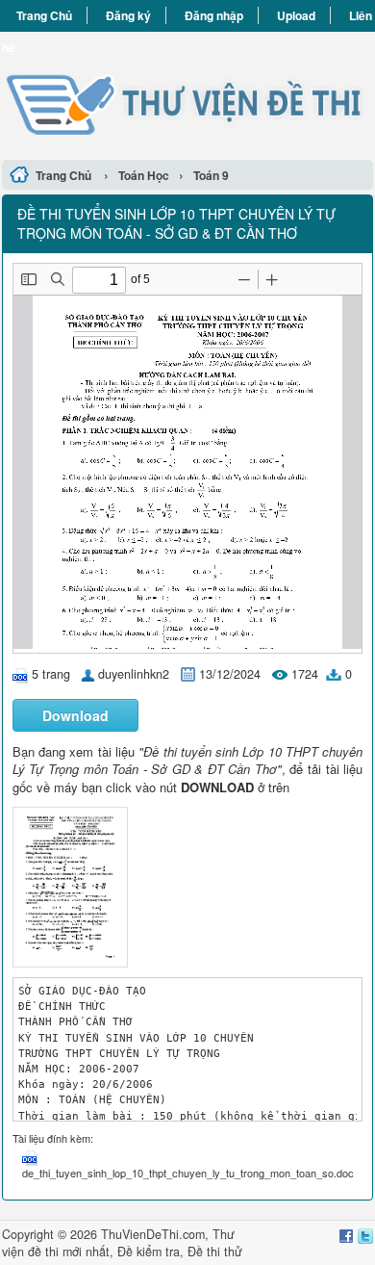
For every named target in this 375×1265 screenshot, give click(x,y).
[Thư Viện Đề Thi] (187, 92)
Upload (296, 15)
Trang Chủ (44, 15)
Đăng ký (128, 15)
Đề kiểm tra (148, 1251)
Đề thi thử (215, 1251)
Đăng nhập (214, 15)
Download (75, 715)
